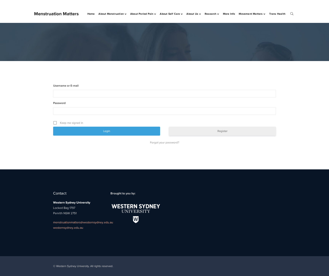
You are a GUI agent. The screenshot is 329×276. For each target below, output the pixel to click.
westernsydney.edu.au (68, 227)
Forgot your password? (164, 142)
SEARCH (292, 13)
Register (222, 131)
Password (59, 103)
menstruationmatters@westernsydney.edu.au (83, 222)
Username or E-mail (66, 85)
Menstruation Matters (56, 13)
